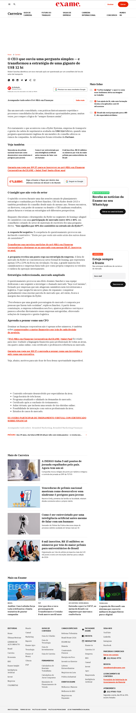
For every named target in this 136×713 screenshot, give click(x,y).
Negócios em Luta (69, 672)
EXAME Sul (66, 642)
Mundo (28, 628)
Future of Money (29, 655)
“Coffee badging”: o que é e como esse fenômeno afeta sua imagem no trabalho (109, 92)
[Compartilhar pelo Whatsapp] (9, 80)
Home (9, 55)
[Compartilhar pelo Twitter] (26, 80)
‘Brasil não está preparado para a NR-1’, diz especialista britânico (111, 114)
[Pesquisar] (14, 4)
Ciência (28, 661)
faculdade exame (90, 629)
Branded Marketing (42, 428)
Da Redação (16, 87)
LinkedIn (107, 637)
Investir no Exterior (69, 661)
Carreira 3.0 (90, 649)
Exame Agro (30, 645)
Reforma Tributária (69, 633)
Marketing (30, 637)
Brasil (10, 649)
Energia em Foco (68, 657)
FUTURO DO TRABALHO (46, 14)
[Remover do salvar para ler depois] (34, 80)
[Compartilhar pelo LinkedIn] (17, 80)
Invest (10, 677)
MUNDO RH (123, 14)
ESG (9, 661)
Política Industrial (69, 677)
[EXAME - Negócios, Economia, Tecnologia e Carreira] (68, 4)
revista (88, 636)
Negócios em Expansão (67, 696)
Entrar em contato (110, 655)
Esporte (29, 641)
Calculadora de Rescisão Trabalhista (48, 668)
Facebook (107, 645)
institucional (13, 709)
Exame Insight (13, 666)
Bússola (65, 646)
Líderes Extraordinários (68, 667)
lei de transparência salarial (78, 709)
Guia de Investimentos (47, 648)
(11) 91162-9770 (114, 658)
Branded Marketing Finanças (67, 428)
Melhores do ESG (68, 691)
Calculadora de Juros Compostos (49, 676)
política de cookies (39, 709)
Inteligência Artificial (12, 671)
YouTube (107, 632)
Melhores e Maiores (69, 687)
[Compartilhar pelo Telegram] (21, 80)
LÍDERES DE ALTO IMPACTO (14, 643)
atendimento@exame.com (114, 668)
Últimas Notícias (14, 638)
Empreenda (90, 675)
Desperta (89, 654)
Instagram (107, 641)
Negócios (11, 681)
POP (27, 665)
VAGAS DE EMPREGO (67, 14)
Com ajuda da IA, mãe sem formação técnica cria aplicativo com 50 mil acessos (110, 103)
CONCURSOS (112, 15)
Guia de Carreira (28, 14)
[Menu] (9, 4)
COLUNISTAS (13, 685)
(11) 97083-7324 (114, 692)
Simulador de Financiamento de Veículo (49, 684)
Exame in (89, 645)
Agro (87, 671)
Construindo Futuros (67, 651)
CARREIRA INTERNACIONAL (89, 14)
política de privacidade (57, 709)
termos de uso (25, 709)
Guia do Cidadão (48, 636)
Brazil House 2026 (69, 638)
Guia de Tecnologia (46, 641)
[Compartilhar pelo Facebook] (13, 80)
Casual (28, 632)
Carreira (15, 13)
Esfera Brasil (84, 603)
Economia (12, 657)
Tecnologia (30, 649)
